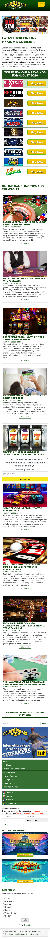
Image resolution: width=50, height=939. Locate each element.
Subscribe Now (25, 479)
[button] (25, 462)
